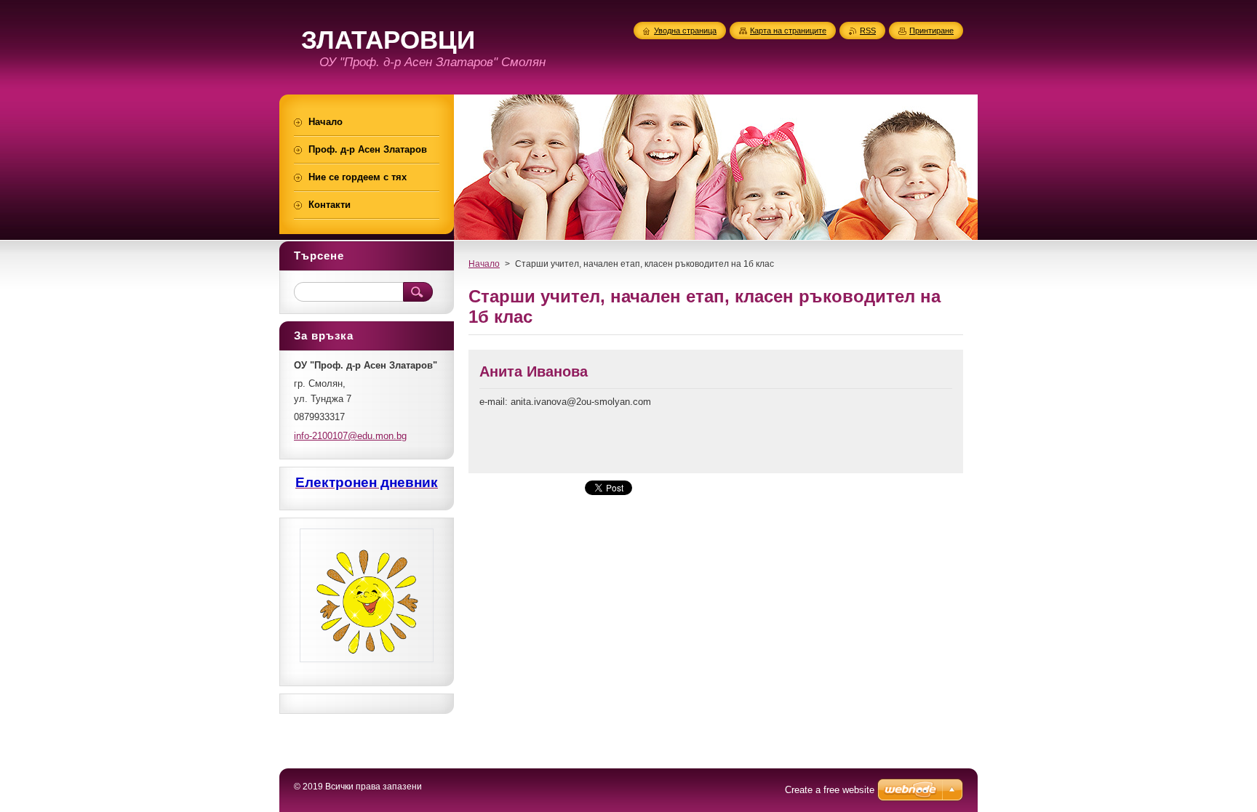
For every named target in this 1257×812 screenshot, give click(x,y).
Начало (484, 264)
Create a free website (829, 789)
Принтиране (931, 30)
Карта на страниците (788, 30)
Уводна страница (685, 30)
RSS (868, 30)
